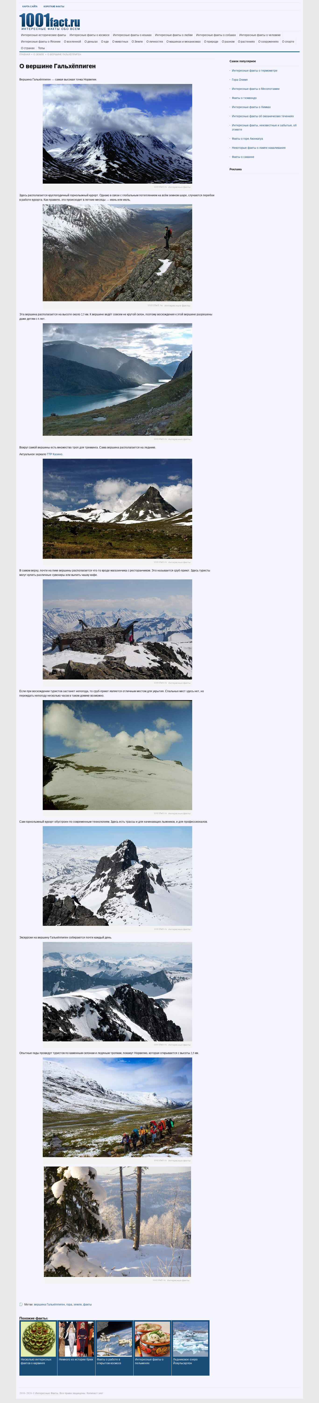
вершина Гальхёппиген (49, 1304)
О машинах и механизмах (184, 41)
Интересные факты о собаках (216, 35)
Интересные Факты (46, 1393)
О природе (211, 41)
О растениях (246, 41)
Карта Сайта (30, 6)
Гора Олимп (240, 79)
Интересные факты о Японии (40, 41)
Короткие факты (54, 6)
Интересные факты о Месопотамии (256, 89)
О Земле (137, 41)
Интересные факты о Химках (251, 107)
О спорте (288, 41)
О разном (228, 41)
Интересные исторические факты (43, 35)
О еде (105, 41)
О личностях (154, 41)
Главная (24, 54)
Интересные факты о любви (174, 35)
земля (78, 1304)
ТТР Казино (54, 454)
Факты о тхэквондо (244, 98)
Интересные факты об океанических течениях (263, 116)
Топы (41, 48)
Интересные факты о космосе (90, 35)
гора (69, 1304)
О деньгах (91, 41)
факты (87, 1304)
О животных (120, 41)
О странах (28, 48)
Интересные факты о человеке (260, 35)
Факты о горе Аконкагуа (247, 138)
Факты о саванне (243, 157)
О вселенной (72, 41)
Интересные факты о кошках (132, 35)
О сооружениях (268, 41)
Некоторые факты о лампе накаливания (259, 147)
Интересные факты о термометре (254, 70)
